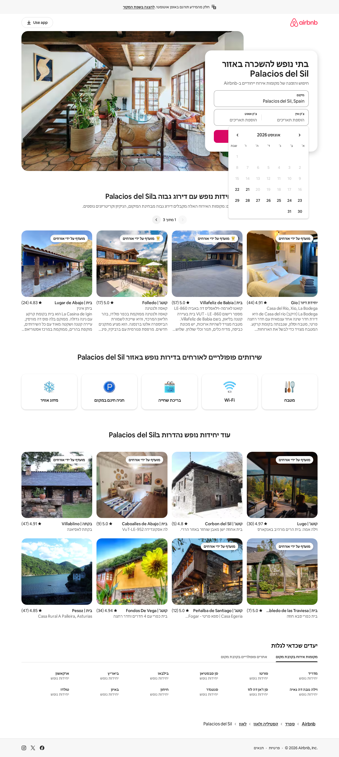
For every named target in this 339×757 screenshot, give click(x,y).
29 (237, 200)
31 (289, 211)
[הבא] (156, 219)
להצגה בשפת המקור (139, 7)
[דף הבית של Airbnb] (304, 22)
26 (268, 200)
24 (289, 200)
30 (300, 211)
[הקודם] (182, 219)
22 (237, 189)
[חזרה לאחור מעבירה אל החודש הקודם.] (299, 135)
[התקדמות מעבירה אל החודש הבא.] (237, 135)
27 (258, 200)
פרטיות (274, 747)
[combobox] (261, 101)
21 (247, 189)
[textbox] (285, 120)
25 (279, 200)
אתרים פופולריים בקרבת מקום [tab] (244, 656)
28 (247, 200)
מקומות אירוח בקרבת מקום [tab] (297, 656)
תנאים (259, 747)
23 (300, 200)
